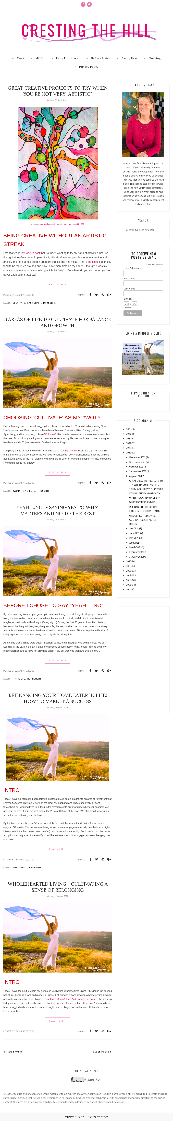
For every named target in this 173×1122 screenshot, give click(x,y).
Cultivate (50, 434)
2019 (128, 566)
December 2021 (137, 457)
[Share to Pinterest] (102, 295)
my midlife (49, 302)
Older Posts (101, 1051)
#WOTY (17, 490)
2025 (128, 433)
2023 (128, 443)
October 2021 (136, 466)
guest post (20, 867)
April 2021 (134, 542)
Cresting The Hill (86, 30)
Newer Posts (14, 1051)
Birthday (127, 298)
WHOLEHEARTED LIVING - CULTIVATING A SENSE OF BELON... (143, 519)
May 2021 (134, 538)
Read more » (57, 284)
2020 (128, 561)
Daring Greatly (69, 450)
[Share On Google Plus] (109, 295)
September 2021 (137, 471)
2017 (128, 575)
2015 (128, 584)
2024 (128, 438)
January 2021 (136, 556)
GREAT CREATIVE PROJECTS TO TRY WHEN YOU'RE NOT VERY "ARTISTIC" (58, 91)
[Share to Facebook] (90, 295)
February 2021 (136, 552)
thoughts (44, 490)
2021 (128, 452)
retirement (34, 678)
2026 (128, 429)
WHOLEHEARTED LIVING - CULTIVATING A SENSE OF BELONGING (58, 887)
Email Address (132, 268)
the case (93, 261)
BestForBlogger (102, 1116)
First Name (129, 278)
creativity (19, 302)
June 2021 (134, 533)
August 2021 (135, 476)
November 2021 (137, 462)
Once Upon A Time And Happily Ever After (73, 999)
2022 (128, 447)
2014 (128, 589)
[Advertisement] (143, 657)
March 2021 (135, 547)
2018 (128, 570)
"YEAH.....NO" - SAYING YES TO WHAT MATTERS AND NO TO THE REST (58, 510)
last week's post (30, 253)
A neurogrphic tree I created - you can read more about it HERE (57, 224)
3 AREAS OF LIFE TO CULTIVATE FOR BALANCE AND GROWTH (57, 322)
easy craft (34, 302)
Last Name (129, 288)
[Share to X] (96, 295)
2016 (128, 580)
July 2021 (134, 528)
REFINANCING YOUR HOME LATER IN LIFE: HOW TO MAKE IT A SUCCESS (57, 698)
